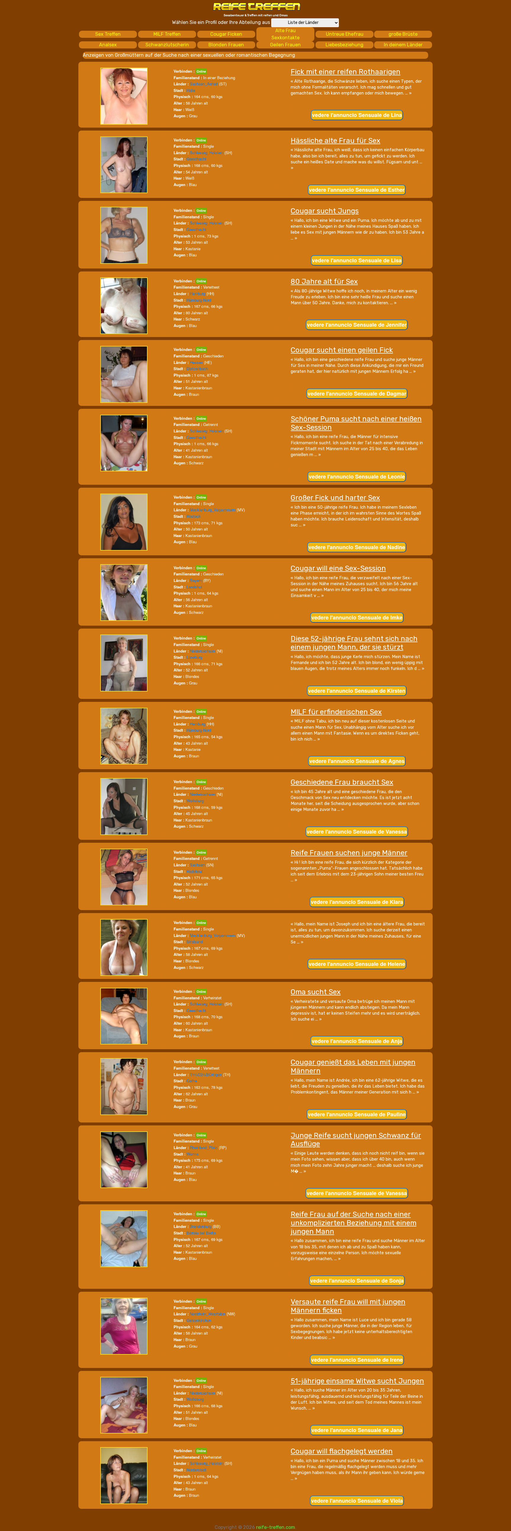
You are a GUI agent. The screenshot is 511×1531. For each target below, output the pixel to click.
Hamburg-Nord (199, 300)
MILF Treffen (167, 34)
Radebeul (195, 871)
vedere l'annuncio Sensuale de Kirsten (356, 690)
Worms (193, 1154)
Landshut (194, 587)
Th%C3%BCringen (206, 1074)
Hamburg (197, 293)
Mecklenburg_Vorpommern (212, 509)
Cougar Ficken (226, 34)
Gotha (192, 1080)
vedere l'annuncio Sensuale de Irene (357, 1360)
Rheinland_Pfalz (204, 1147)
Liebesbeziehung (344, 45)
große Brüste (403, 34)
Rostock (194, 516)
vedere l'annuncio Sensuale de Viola (357, 1500)
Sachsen (197, 865)
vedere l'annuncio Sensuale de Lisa (357, 260)
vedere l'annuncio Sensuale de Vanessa (357, 831)
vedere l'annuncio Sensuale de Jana (356, 1430)
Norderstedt (196, 1470)
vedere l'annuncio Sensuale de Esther (357, 189)
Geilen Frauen (285, 45)
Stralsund (195, 941)
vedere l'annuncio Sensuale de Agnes (357, 761)
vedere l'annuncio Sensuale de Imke (356, 617)
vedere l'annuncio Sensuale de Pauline (357, 1114)
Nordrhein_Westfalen (207, 1314)
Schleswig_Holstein (206, 152)
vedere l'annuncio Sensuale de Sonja (357, 1280)
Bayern (196, 580)
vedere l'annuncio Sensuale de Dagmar (357, 393)
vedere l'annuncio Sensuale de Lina (357, 115)
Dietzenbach (197, 368)
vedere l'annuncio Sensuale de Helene (357, 964)
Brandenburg (200, 1226)
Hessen (196, 362)
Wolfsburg (195, 800)
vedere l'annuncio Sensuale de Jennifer (357, 324)
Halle (191, 90)
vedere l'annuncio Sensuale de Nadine (356, 547)
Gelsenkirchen (199, 1320)
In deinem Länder (403, 45)
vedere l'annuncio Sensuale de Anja (357, 1041)
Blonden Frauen (226, 45)
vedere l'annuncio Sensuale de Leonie (357, 476)
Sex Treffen (108, 34)
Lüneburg (194, 657)
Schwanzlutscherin (167, 45)
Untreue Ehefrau (344, 34)
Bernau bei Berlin (201, 1233)
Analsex (108, 45)
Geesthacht (196, 159)
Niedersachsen (202, 651)
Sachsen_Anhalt (204, 84)
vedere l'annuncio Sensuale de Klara (357, 902)
